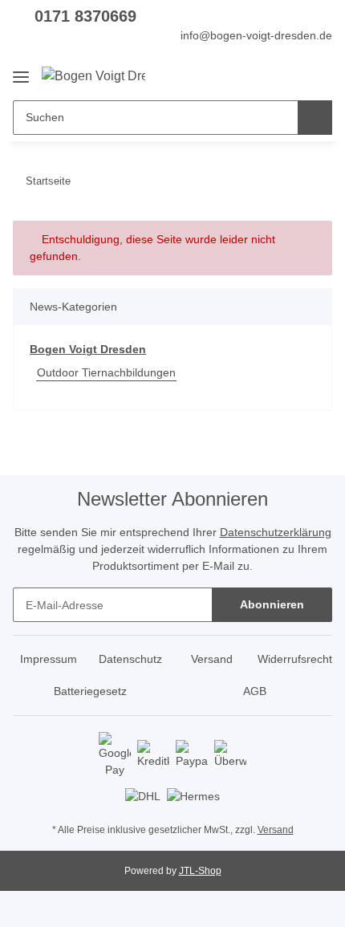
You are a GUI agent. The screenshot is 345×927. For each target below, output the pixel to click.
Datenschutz (130, 659)
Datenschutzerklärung (275, 532)
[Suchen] (315, 117)
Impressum (48, 659)
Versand (212, 659)
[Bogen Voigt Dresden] (93, 76)
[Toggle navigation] (21, 71)
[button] (268, 75)
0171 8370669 (85, 16)
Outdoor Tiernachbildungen (106, 372)
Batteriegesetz (90, 691)
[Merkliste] (293, 75)
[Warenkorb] (318, 75)
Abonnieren (272, 604)
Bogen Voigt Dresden (88, 349)
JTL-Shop (200, 870)
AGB (254, 691)
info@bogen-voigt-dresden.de (256, 35)
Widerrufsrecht (295, 659)
